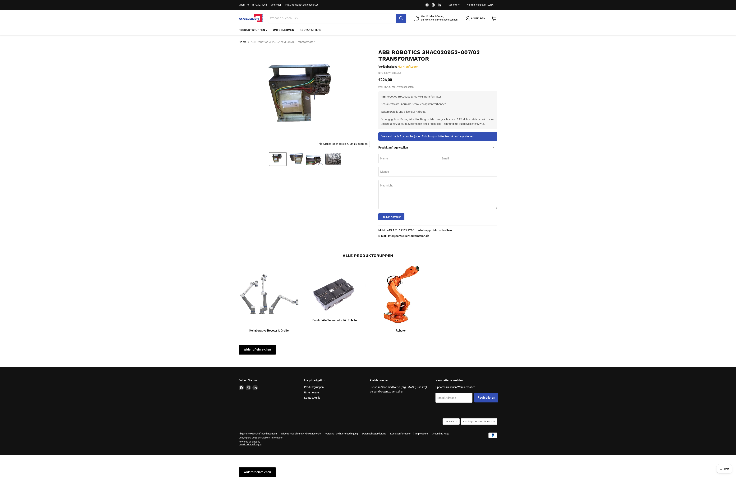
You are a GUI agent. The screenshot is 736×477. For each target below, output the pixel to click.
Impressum (421, 433)
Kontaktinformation (400, 433)
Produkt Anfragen (391, 216)
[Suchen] (401, 18)
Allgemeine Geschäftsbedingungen (258, 433)
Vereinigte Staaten (480, 4)
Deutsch (453, 4)
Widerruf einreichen (257, 349)
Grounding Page (440, 433)
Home (242, 42)
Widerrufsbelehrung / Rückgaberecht (301, 433)
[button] (277, 159)
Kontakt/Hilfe (310, 29)
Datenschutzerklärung (374, 433)
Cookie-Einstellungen (250, 444)
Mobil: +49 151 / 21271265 (253, 4)
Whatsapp (276, 4)
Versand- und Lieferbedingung (341, 433)
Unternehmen (283, 29)
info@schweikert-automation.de (301, 4)
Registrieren (486, 397)
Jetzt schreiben (435, 230)
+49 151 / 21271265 (396, 230)
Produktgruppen (252, 29)
